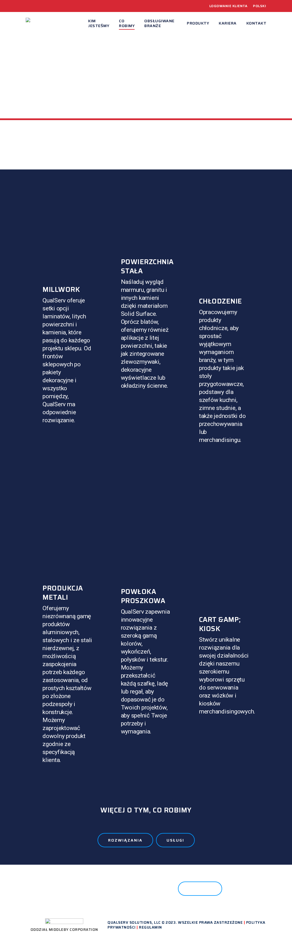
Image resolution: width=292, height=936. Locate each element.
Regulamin (150, 927)
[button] (125, 840)
